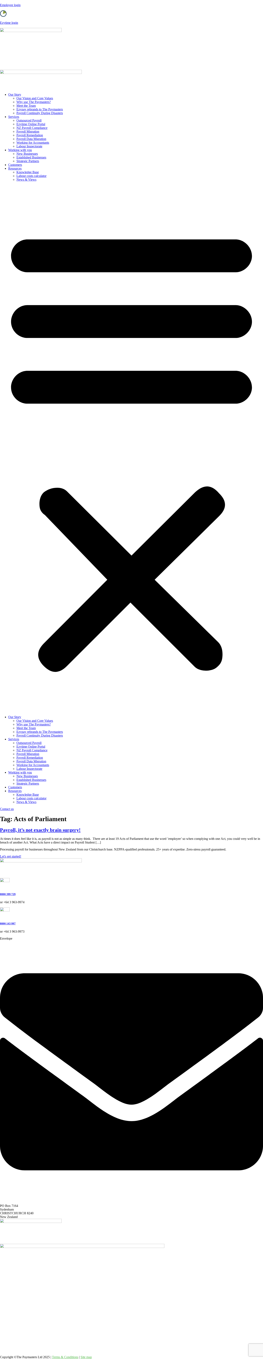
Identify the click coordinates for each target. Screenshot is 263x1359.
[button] (131, 448)
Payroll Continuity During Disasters (39, 113)
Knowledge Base (27, 172)
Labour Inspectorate (29, 146)
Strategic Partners (27, 161)
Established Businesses (31, 157)
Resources (15, 168)
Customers (15, 164)
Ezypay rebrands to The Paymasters (39, 109)
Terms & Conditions (65, 1357)
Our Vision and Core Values (34, 98)
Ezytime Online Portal (30, 124)
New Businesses (27, 153)
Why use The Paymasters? (33, 102)
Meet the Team (26, 105)
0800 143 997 (8, 923)
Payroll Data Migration (31, 139)
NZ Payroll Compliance (31, 128)
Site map (86, 1357)
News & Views (26, 179)
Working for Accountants (32, 142)
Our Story (14, 94)
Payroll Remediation (29, 135)
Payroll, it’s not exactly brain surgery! (40, 830)
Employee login (10, 5)
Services (13, 116)
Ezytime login (9, 22)
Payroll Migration (27, 131)
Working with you (20, 150)
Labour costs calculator (31, 176)
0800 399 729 (8, 894)
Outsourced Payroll (29, 120)
